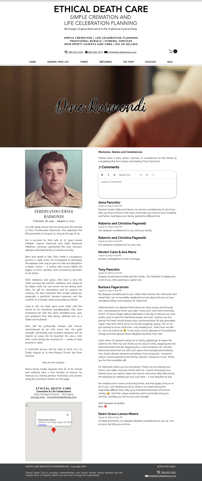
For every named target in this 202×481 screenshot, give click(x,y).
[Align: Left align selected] (141, 175)
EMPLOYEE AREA (166, 466)
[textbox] (137, 187)
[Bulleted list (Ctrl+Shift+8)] (153, 175)
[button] (173, 51)
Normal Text (124, 175)
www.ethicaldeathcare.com (62, 397)
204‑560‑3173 (95, 52)
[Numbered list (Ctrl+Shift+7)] (147, 175)
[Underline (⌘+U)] (114, 175)
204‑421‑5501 (75, 52)
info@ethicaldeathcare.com (122, 52)
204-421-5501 (38, 397)
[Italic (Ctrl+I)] (108, 175)
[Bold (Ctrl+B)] (102, 175)
